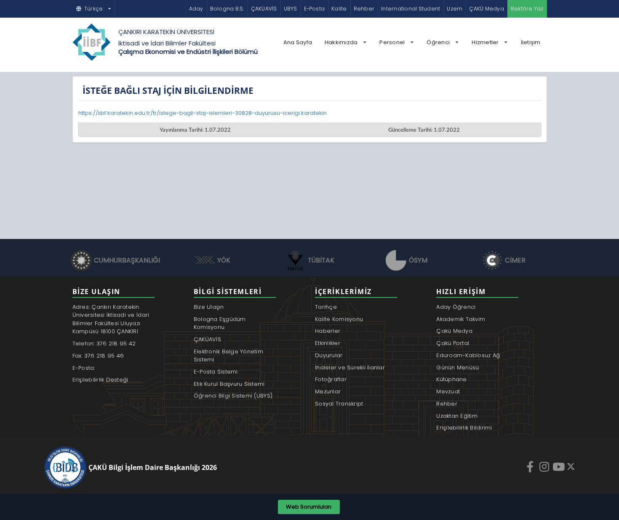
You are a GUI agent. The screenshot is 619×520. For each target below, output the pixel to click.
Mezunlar (328, 391)
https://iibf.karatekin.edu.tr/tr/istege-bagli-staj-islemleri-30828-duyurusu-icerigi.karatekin (202, 113)
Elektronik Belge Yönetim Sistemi (228, 356)
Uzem (454, 8)
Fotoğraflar (331, 379)
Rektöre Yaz (527, 8)
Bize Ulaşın (209, 307)
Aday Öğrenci (455, 307)
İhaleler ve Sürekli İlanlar (350, 367)
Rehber (364, 8)
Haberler (327, 331)
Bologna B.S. (227, 8)
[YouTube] (559, 466)
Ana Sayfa (297, 42)
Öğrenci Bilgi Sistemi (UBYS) (233, 396)
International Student (410, 8)
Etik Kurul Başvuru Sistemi (229, 384)
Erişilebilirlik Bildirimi (464, 428)
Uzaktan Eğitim (457, 416)
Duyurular (328, 355)
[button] (93, 9)
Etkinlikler (327, 343)
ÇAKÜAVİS (264, 8)
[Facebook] (531, 466)
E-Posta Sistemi (216, 372)
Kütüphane (451, 379)
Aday (196, 8)
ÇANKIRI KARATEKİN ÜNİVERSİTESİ (166, 31)
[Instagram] (545, 466)
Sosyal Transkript (339, 404)
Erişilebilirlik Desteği (100, 380)
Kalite (339, 8)
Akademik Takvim (460, 319)
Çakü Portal (452, 343)
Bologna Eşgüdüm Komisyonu (220, 323)
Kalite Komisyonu (339, 319)
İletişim (531, 42)
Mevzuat (448, 391)
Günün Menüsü (457, 367)
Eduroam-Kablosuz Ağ (468, 355)
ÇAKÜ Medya (486, 8)
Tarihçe (326, 307)
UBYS (290, 8)
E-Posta (314, 8)
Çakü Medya (454, 331)
